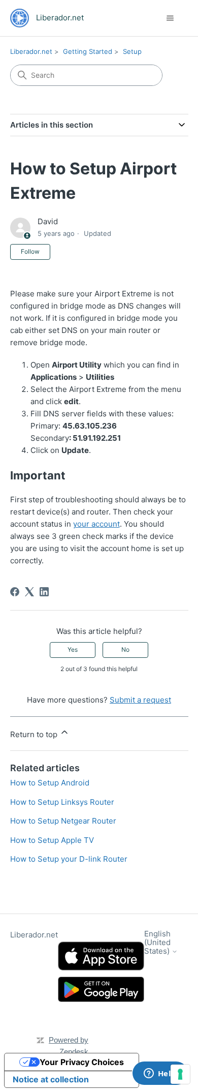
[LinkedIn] (44, 591)
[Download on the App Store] (101, 956)
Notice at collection (51, 1079)
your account (96, 524)
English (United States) (158, 942)
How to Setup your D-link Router (68, 859)
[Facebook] (14, 591)
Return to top (34, 734)
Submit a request (140, 700)
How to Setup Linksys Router (62, 802)
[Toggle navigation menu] (170, 18)
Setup (132, 51)
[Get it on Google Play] (101, 990)
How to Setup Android (49, 782)
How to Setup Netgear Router (63, 821)
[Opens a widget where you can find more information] (160, 1074)
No (125, 649)
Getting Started (87, 51)
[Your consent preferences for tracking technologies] (180, 1074)
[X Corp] (29, 591)
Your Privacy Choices (82, 1062)
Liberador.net (31, 51)
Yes (73, 649)
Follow (30, 251)
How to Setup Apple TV (52, 840)
